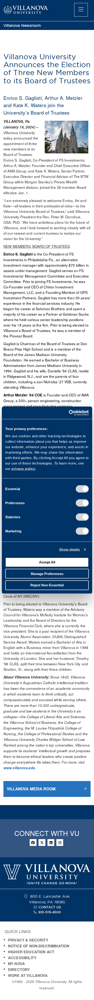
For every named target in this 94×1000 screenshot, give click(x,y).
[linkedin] (50, 842)
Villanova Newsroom (22, 25)
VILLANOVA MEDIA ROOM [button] (31, 788)
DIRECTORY (19, 969)
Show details (69, 549)
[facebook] (33, 842)
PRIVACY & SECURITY (28, 940)
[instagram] (59, 842)
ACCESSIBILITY (22, 957)
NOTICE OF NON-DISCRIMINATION (38, 945)
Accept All (47, 562)
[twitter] (42, 842)
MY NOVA (16, 963)
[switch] (82, 502)
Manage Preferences (47, 573)
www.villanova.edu (19, 767)
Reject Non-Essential (47, 585)
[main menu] (81, 10)
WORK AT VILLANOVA (28, 975)
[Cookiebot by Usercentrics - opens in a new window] (69, 413)
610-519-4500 (50, 912)
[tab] (47, 789)
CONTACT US (50, 907)
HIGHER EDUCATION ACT (31, 951)
